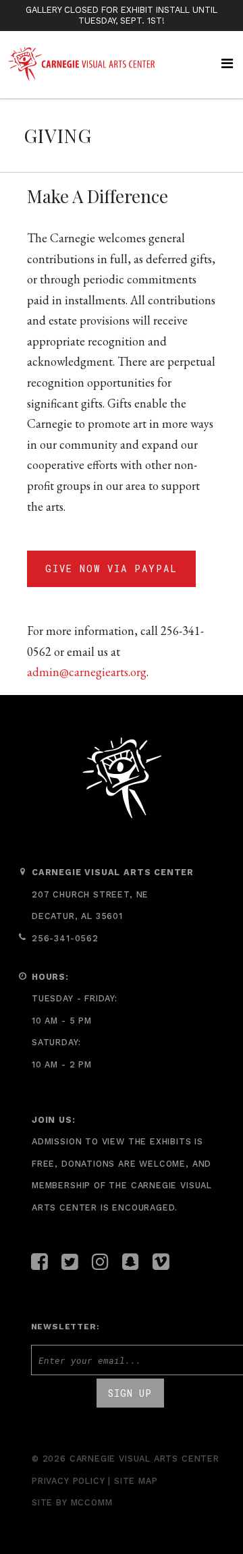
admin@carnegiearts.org (86, 671)
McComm (92, 1502)
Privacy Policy (68, 1481)
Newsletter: (65, 1326)
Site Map (136, 1481)
